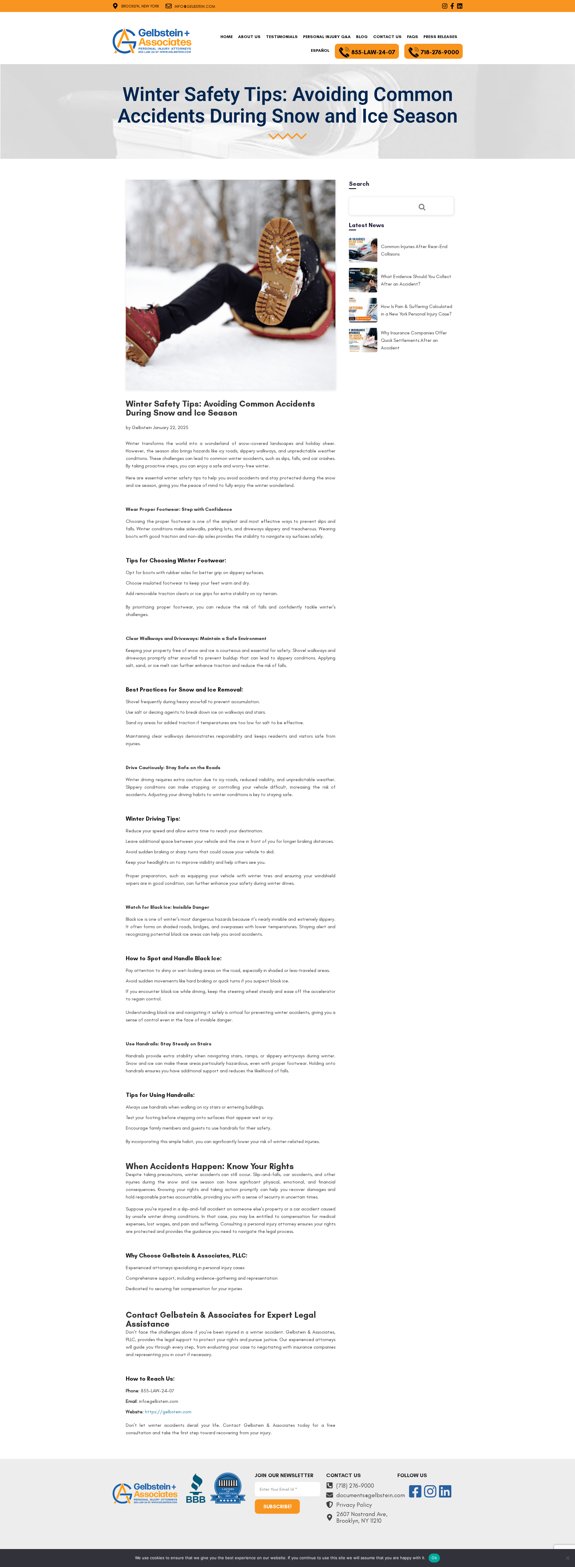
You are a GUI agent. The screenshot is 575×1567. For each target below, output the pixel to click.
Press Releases (440, 36)
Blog (362, 36)
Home (226, 36)
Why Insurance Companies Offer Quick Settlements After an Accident (414, 340)
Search (359, 183)
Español (320, 50)
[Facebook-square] (415, 1491)
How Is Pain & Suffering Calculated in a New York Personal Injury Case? (416, 310)
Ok (434, 1557)
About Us (249, 36)
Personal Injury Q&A (327, 36)
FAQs (412, 36)
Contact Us (387, 36)
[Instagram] (430, 1491)
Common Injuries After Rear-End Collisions (414, 250)
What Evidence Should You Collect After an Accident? (416, 280)
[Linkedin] (445, 1491)
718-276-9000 (440, 52)
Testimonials (282, 36)
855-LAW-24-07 (373, 52)
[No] (568, 1558)
